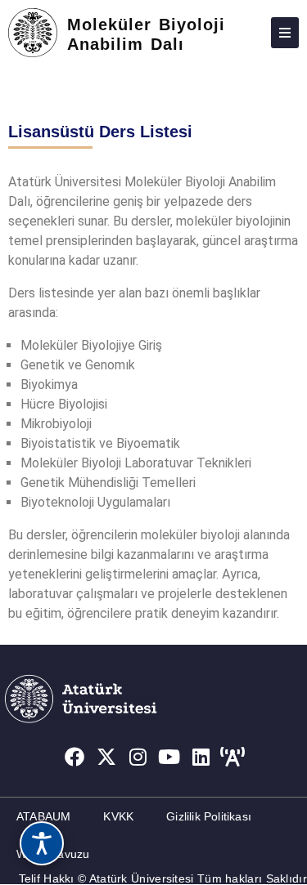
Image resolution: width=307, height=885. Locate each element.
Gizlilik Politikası (208, 816)
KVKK (118, 816)
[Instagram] (137, 757)
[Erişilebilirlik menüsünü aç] (42, 843)
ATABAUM (43, 816)
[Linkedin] (201, 757)
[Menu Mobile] (285, 32)
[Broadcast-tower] (232, 757)
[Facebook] (74, 757)
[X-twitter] (106, 757)
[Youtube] (169, 757)
